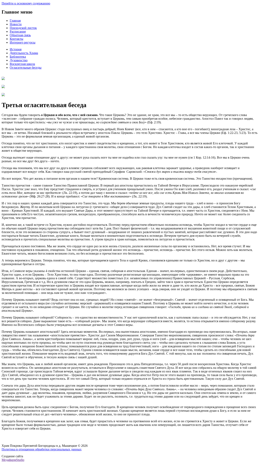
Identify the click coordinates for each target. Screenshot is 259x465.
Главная (15, 20)
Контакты (16, 39)
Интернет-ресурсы (22, 42)
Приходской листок (23, 28)
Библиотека (18, 56)
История (15, 49)
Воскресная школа (22, 64)
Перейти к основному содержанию (26, 3)
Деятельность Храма (24, 53)
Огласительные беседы (25, 67)
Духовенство (19, 60)
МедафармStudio (13, 460)
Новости (16, 24)
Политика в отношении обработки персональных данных (42, 449)
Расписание (18, 31)
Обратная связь (20, 35)
